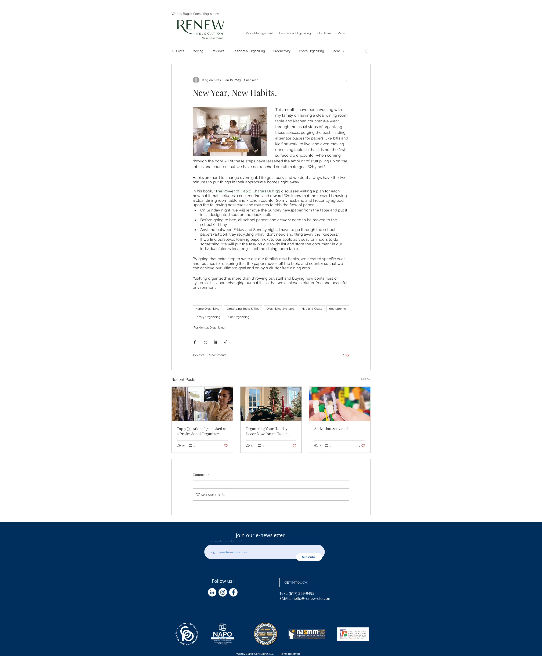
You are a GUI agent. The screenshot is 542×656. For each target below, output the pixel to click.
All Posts (177, 51)
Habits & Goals (312, 308)
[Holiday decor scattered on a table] (271, 404)
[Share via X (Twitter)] (205, 342)
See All (366, 378)
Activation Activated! (331, 428)
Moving (197, 51)
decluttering (337, 308)
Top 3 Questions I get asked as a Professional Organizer (202, 431)
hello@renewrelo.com (312, 598)
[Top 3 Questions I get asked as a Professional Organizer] (202, 404)
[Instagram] (222, 592)
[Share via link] (226, 342)
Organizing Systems (281, 308)
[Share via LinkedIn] (215, 342)
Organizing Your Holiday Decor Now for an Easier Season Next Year (267, 431)
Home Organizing (207, 308)
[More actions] (346, 80)
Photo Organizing (311, 51)
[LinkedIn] (212, 592)
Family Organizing (207, 317)
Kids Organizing (238, 317)
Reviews (218, 51)
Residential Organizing (248, 51)
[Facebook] (233, 592)
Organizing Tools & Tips (243, 308)
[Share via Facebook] (195, 342)
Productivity (281, 51)
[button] (341, 33)
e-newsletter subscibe (225, 541)
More (336, 51)
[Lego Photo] (339, 404)
